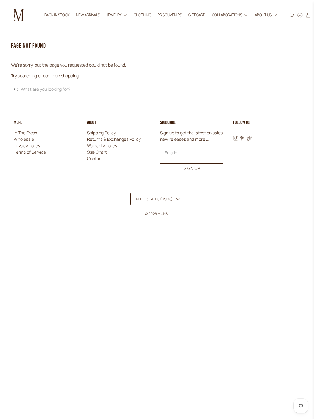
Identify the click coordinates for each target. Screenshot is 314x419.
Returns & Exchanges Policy (114, 139)
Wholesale (24, 139)
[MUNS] (18, 15)
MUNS (163, 213)
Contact (95, 158)
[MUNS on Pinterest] (242, 139)
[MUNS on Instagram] (235, 139)
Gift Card (196, 14)
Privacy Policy (27, 145)
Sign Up (192, 168)
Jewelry (113, 14)
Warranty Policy (102, 145)
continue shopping (61, 76)
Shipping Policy (101, 133)
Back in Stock (57, 14)
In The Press (25, 133)
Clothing (142, 14)
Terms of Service (30, 152)
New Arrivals (88, 14)
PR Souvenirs (170, 14)
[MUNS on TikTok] (249, 139)
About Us (263, 14)
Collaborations (227, 14)
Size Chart (97, 152)
